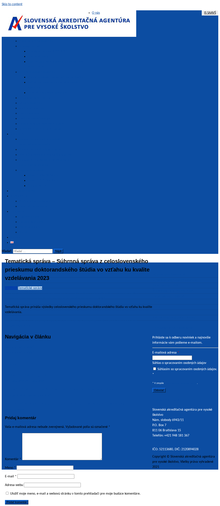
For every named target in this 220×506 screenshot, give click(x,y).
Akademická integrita (26, 374)
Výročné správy (29, 227)
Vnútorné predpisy (31, 108)
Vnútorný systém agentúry (37, 72)
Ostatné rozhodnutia (33, 206)
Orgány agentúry (31, 103)
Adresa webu (14, 485)
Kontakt (15, 237)
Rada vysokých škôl (165, 285)
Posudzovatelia (29, 113)
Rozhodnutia (19, 196)
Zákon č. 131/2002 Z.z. (43, 180)
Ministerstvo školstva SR (169, 274)
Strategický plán (30, 46)
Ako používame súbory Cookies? (174, 318)
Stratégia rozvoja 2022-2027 (47, 51)
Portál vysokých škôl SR (168, 296)
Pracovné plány (38, 56)
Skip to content (12, 4)
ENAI (155, 312)
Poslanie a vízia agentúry (36, 41)
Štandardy (17, 134)
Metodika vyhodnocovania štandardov (45, 155)
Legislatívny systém (32, 170)
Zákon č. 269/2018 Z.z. (43, 175)
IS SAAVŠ (210, 13)
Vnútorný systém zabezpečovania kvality (55, 77)
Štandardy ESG (38, 186)
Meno (10, 468)
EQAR (156, 307)
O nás (96, 13)
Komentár (13, 459)
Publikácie (17, 211)
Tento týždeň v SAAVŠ (19, 347)
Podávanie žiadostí (23, 191)
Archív (23, 232)
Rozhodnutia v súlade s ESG (38, 201)
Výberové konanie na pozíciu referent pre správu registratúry (65, 403)
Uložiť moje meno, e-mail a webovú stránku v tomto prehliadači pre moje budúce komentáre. (75, 493)
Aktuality (11, 288)
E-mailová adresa (165, 352)
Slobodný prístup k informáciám (41, 129)
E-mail (11, 476)
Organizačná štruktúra (34, 98)
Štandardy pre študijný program (41, 149)
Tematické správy (31, 222)
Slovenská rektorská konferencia (174, 280)
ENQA (156, 301)
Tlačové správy (29, 217)
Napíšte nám (161, 440)
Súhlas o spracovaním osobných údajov (179, 363)
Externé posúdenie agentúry (47, 93)
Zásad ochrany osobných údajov (180, 383)
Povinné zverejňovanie (34, 118)
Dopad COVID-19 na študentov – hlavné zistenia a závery (61, 389)
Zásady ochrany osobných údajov (41, 124)
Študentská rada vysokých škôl (173, 291)
